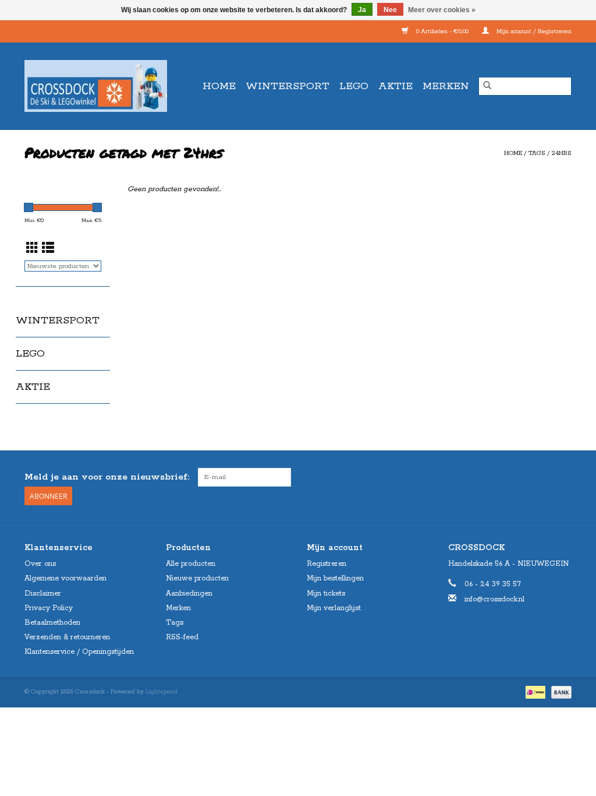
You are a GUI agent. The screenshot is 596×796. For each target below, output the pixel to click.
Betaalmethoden (52, 622)
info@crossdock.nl (494, 599)
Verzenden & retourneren (67, 637)
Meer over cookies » (442, 10)
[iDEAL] (534, 692)
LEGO (353, 86)
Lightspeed (162, 692)
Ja (362, 10)
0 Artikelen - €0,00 (442, 31)
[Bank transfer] (559, 692)
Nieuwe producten (197, 578)
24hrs (562, 153)
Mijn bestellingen (335, 578)
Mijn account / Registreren (533, 31)
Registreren (326, 563)
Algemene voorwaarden (65, 578)
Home (219, 86)
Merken (446, 86)
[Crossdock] (100, 86)
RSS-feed (182, 637)
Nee (390, 10)
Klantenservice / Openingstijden (79, 651)
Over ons (40, 563)
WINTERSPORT (287, 86)
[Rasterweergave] (32, 249)
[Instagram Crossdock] (562, 477)
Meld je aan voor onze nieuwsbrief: (106, 477)
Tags (536, 153)
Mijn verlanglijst (334, 608)
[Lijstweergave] (48, 249)
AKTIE (395, 86)
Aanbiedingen (189, 593)
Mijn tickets (326, 593)
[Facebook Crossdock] (541, 477)
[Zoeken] (487, 86)
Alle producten (190, 563)
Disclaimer (42, 593)
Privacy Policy (48, 608)
